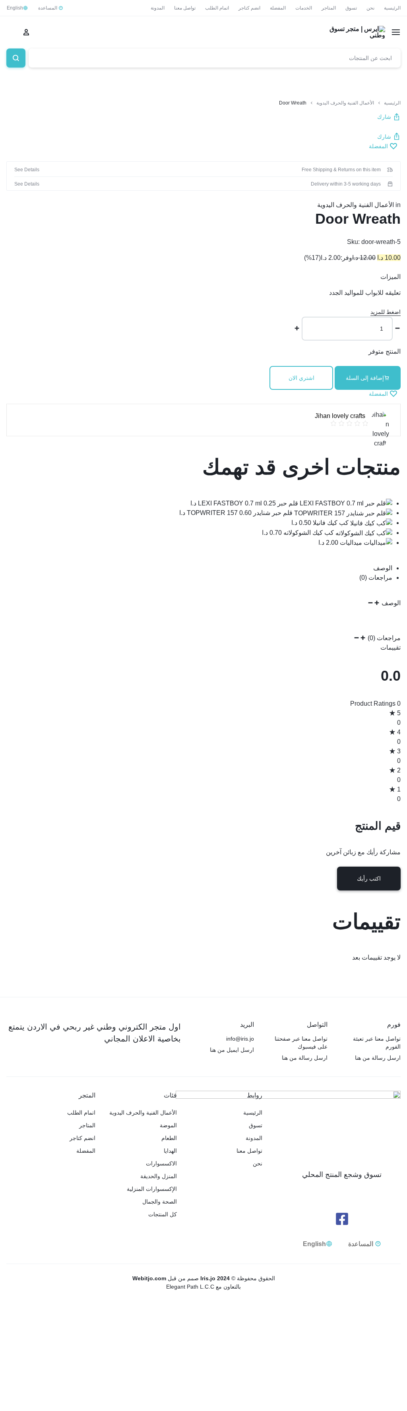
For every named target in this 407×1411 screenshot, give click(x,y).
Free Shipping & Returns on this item (341, 169)
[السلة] (10, 32)
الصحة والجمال (159, 1201)
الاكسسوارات (161, 1163)
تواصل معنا (185, 8)
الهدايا (170, 1151)
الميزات (390, 276)
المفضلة (278, 8)
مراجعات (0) (375, 577)
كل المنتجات (162, 1214)
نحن (370, 8)
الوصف (382, 568)
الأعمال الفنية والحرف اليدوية (345, 103)
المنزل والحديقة (158, 1176)
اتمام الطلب (217, 8)
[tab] (199, 568)
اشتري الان (301, 378)
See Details (26, 169)
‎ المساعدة (48, 8)
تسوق (351, 8)
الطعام (169, 1138)
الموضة (168, 1125)
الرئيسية (392, 8)
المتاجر (329, 8)
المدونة (158, 8)
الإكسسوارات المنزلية (152, 1189)
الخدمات (303, 8)
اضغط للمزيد (385, 312)
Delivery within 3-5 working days (346, 184)
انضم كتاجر (249, 8)
